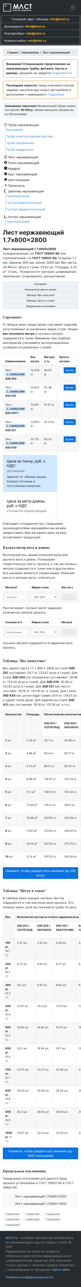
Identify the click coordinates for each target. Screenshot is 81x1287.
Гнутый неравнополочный (25, 209)
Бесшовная (14, 130)
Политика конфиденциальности (29, 1277)
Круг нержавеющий (22, 174)
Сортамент (40, 284)
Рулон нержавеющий (23, 162)
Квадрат (14, 168)
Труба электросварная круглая (29, 136)
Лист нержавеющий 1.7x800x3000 (40, 1203)
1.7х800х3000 (53, 1219)
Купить (69, 370)
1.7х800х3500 (12, 1225)
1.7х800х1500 (12, 1214)
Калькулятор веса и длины (41, 289)
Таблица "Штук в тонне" (40, 300)
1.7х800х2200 (53, 1214)
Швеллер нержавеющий (26, 191)
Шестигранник (19, 179)
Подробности (62, 73)
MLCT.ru (12, 1238)
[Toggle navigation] (72, 7)
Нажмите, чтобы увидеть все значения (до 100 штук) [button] (40, 873)
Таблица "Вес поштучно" (40, 295)
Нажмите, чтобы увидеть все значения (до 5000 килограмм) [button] (40, 1153)
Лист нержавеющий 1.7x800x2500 (40, 1196)
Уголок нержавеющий (24, 216)
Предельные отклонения (40, 306)
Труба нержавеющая (23, 124)
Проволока (16, 185)
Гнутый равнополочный (24, 203)
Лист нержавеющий (23, 157)
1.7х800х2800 (32, 1219)
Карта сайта (61, 1269)
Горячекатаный (17, 196)
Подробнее (56, 94)
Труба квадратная (19, 149)
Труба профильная (20, 143)
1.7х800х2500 (12, 1219)
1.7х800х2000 (32, 1214)
